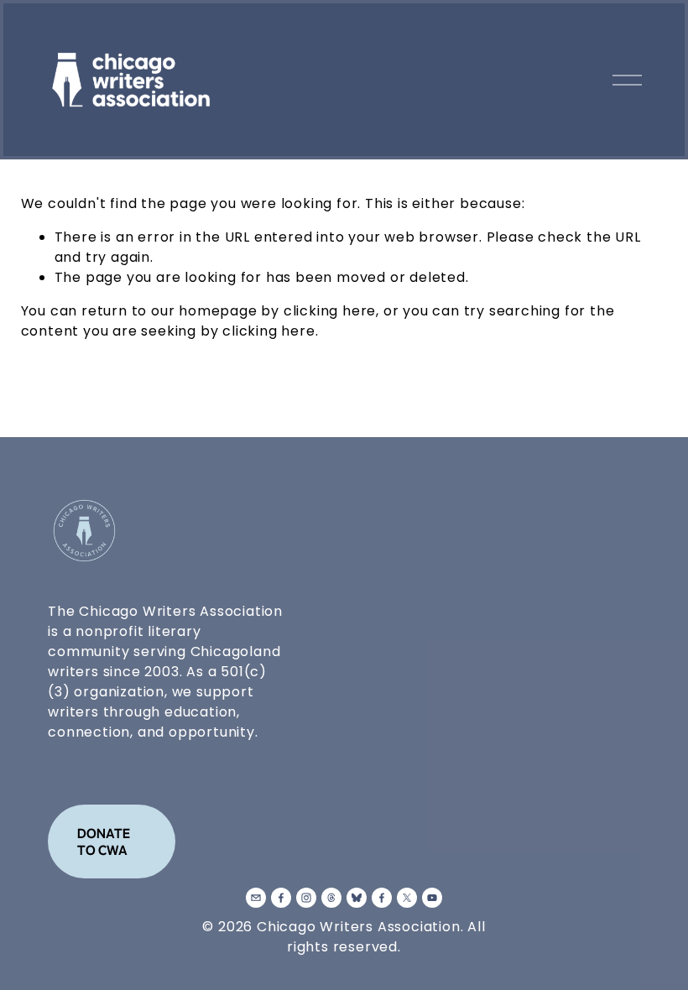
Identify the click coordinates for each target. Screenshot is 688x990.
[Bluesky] (357, 898)
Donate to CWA (103, 841)
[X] (407, 898)
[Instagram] (306, 898)
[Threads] (331, 898)
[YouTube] (432, 898)
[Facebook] (281, 898)
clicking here (330, 310)
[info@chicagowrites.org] (256, 898)
